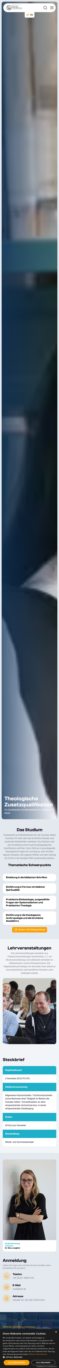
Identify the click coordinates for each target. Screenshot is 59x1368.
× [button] (56, 1332)
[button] (51, 7)
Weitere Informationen (38, 1354)
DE (27, 15)
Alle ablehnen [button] (43, 1362)
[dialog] (29, 1348)
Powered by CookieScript (46, 1367)
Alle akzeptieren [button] (16, 1362)
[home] (13, 8)
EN (31, 15)
